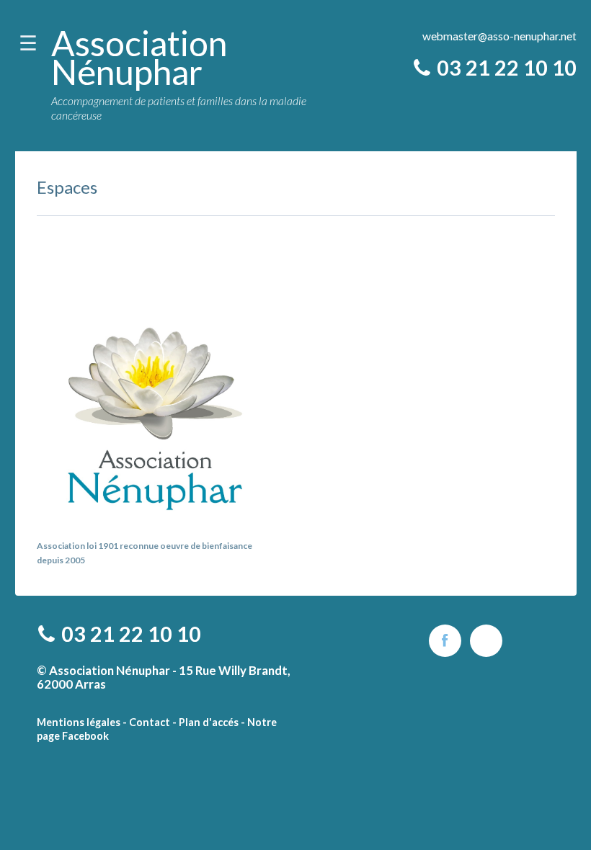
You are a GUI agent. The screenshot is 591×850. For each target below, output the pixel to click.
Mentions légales (78, 722)
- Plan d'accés (205, 722)
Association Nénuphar (139, 57)
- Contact (146, 722)
